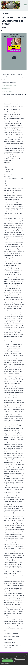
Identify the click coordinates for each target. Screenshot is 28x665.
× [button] (26, 654)
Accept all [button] (7, 660)
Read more (13, 658)
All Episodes (6, 13)
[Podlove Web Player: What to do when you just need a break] (14, 51)
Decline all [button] (20, 660)
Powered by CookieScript (5, 663)
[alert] (14, 659)
